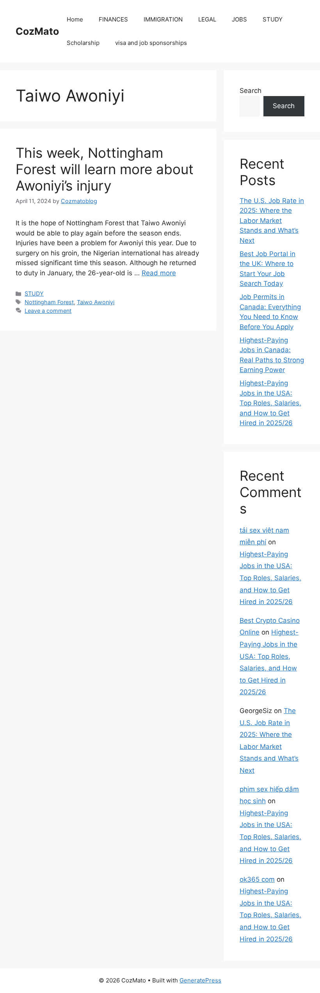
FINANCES (113, 19)
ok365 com (257, 879)
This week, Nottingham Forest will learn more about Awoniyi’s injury (105, 169)
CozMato (37, 31)
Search (250, 90)
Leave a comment (48, 310)
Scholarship (83, 42)
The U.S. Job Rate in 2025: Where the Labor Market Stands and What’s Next (272, 220)
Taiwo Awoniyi (95, 302)
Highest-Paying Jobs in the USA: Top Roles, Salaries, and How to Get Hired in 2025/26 (270, 403)
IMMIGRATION (163, 19)
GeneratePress (200, 980)
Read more (159, 273)
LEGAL (207, 19)
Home (75, 19)
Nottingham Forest (49, 302)
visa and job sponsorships (151, 42)
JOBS (239, 19)
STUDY (273, 19)
